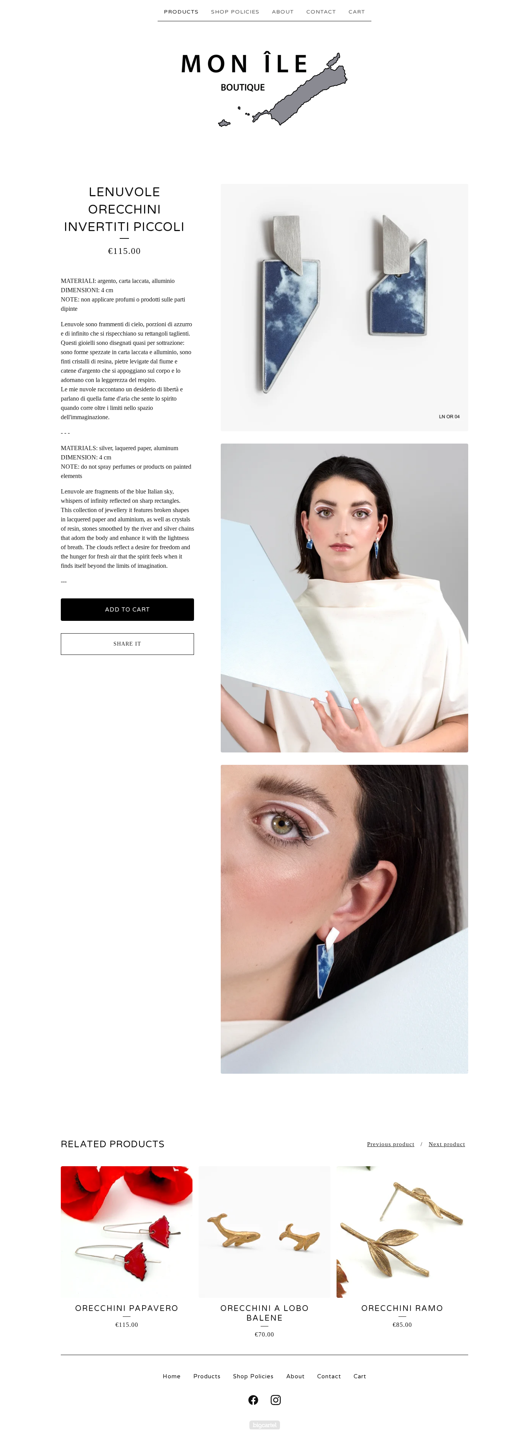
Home (172, 1376)
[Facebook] (253, 1400)
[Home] (264, 89)
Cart (357, 12)
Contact (321, 12)
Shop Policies (235, 12)
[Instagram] (275, 1400)
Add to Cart (127, 609)
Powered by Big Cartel (264, 1425)
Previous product (390, 1144)
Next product (447, 1144)
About (283, 12)
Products (181, 12)
